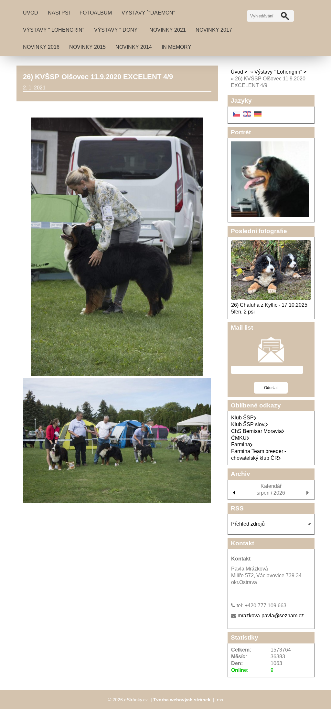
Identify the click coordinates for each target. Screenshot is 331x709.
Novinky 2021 (167, 30)
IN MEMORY (176, 47)
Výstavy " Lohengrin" (53, 30)
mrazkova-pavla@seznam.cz (271, 615)
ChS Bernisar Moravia (256, 431)
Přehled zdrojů (248, 524)
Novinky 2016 (41, 47)
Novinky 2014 (133, 47)
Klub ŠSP (242, 417)
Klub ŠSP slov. (248, 424)
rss (220, 699)
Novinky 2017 (214, 30)
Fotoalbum (96, 12)
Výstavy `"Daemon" (148, 12)
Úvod (30, 12)
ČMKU (239, 438)
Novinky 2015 (87, 47)
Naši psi (59, 12)
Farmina (240, 444)
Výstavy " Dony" (117, 30)
